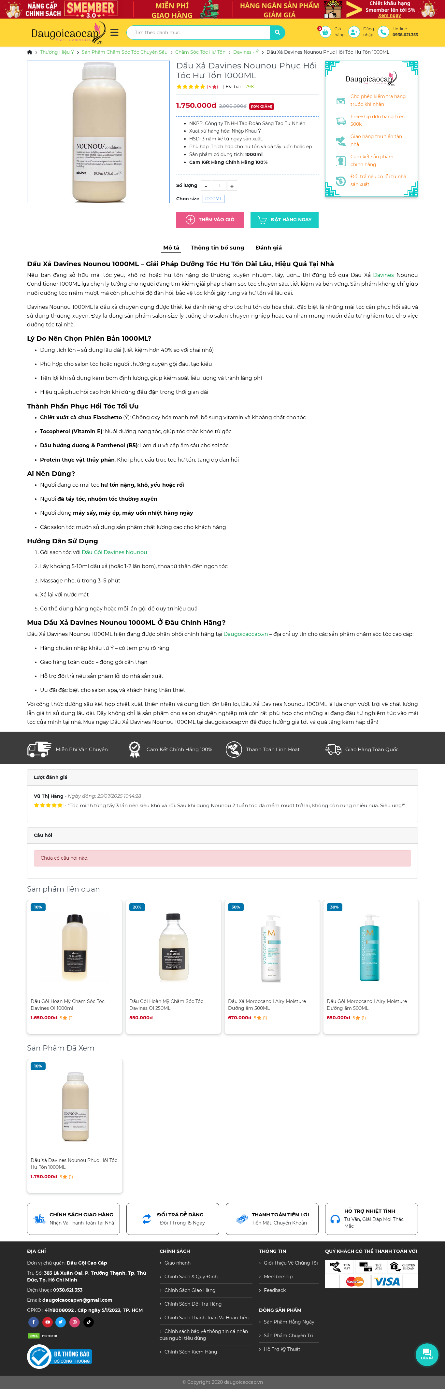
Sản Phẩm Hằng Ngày (289, 1322)
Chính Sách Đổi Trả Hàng (193, 1304)
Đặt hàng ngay (291, 219)
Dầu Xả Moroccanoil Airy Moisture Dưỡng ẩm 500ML (267, 1004)
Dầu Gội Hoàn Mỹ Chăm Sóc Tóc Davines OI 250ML (166, 1004)
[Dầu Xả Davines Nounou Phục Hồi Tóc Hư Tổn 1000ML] (98, 132)
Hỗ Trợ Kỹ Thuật (282, 1349)
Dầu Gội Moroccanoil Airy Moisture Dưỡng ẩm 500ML (367, 1004)
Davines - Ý (246, 52)
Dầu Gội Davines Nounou (114, 552)
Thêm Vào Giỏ (217, 219)
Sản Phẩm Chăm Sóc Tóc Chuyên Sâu (124, 52)
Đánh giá (269, 247)
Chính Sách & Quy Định (191, 1277)
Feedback (275, 1290)
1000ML (213, 199)
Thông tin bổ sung (217, 247)
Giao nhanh (178, 1263)
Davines (383, 275)
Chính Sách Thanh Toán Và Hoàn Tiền (207, 1318)
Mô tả (171, 247)
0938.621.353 (67, 1290)
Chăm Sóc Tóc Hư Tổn (200, 52)
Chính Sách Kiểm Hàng (191, 1352)
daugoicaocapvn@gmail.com (77, 1300)
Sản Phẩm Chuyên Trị (288, 1336)
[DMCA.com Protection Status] (43, 1336)
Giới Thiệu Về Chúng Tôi (291, 1263)
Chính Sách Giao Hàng (190, 1290)
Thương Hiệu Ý (57, 52)
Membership (278, 1277)
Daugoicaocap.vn (245, 634)
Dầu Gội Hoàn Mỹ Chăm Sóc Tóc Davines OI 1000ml (68, 1004)
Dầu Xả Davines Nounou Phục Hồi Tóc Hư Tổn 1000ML (74, 1163)
